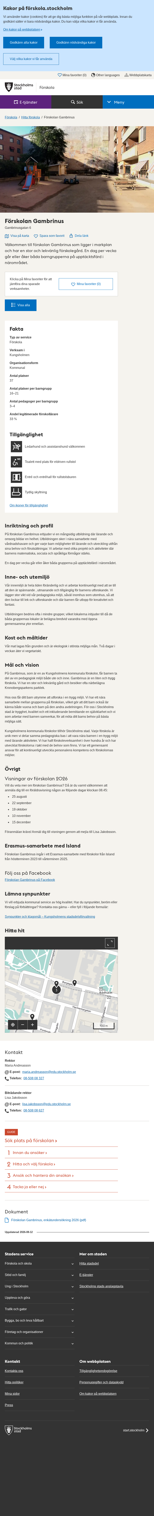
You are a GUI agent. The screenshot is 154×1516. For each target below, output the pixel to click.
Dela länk (81, 235)
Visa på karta (19, 235)
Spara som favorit (52, 235)
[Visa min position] (13, 1025)
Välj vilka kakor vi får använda (31, 59)
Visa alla (23, 305)
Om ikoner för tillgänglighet (29, 505)
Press (9, 1405)
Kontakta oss (14, 1371)
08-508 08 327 (33, 1078)
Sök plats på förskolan (29, 1140)
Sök (80, 102)
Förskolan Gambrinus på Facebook (30, 880)
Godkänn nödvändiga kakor (76, 42)
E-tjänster (86, 1275)
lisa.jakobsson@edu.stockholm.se (46, 1104)
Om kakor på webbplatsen (21, 29)
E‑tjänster (28, 102)
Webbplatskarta (140, 75)
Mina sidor (12, 1393)
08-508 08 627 (33, 1110)
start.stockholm (133, 1430)
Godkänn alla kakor (23, 42)
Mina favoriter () (74, 75)
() (89, 284)
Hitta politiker (14, 1382)
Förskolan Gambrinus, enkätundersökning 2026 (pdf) (48, 1220)
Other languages (108, 75)
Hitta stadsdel (89, 1263)
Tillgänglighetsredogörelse (98, 1371)
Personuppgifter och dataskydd (101, 1382)
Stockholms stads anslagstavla (101, 1286)
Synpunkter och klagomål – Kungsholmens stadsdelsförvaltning (50, 916)
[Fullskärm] (110, 943)
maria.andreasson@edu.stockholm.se (49, 1072)
